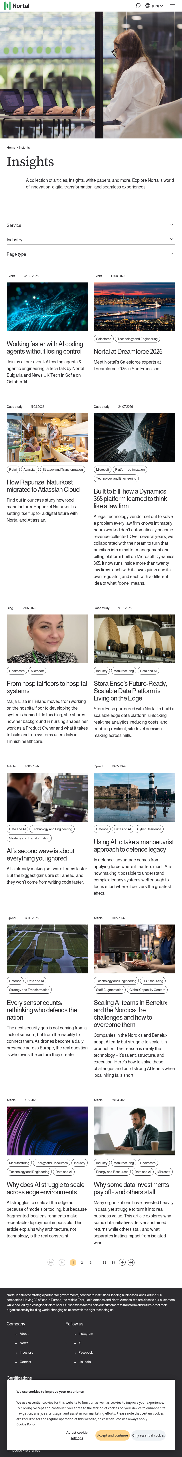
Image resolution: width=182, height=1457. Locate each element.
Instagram (85, 1333)
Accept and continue (112, 1435)
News (23, 1343)
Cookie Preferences (26, 1450)
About (23, 1333)
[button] (138, 5)
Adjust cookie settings (76, 1435)
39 (113, 1262)
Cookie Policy (26, 1424)
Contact (25, 1362)
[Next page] (122, 1262)
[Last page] (131, 1262)
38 (104, 1262)
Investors (26, 1352)
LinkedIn (84, 1362)
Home (11, 147)
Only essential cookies (148, 1435)
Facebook (85, 1352)
